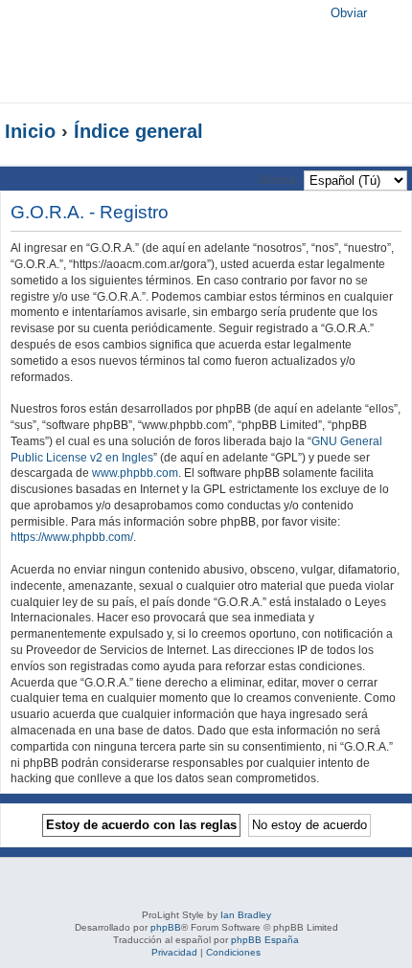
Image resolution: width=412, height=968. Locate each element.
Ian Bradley (245, 915)
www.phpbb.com (135, 473)
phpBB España (265, 939)
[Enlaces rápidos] (368, 131)
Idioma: (278, 179)
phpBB (165, 927)
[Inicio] (138, 51)
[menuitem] (385, 58)
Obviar (349, 13)
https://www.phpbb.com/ (72, 537)
